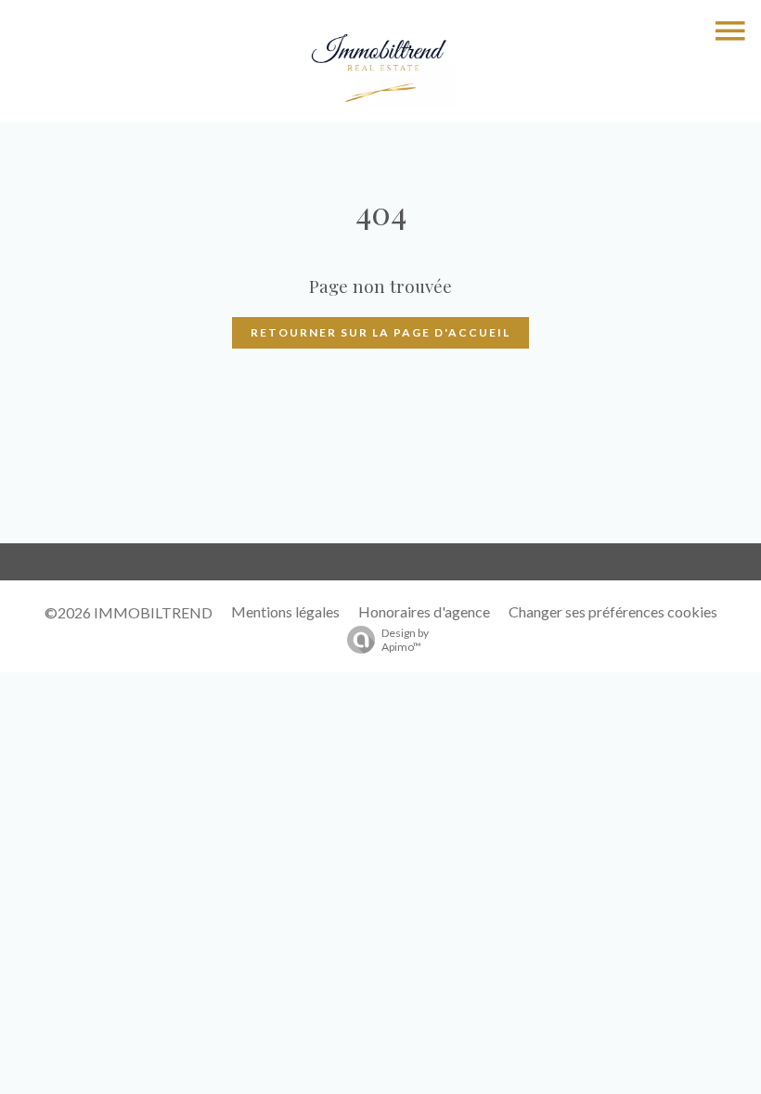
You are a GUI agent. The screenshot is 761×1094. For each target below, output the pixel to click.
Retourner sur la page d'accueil (380, 332)
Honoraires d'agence (424, 611)
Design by (405, 640)
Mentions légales (285, 611)
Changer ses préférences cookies (613, 611)
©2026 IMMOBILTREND (129, 612)
